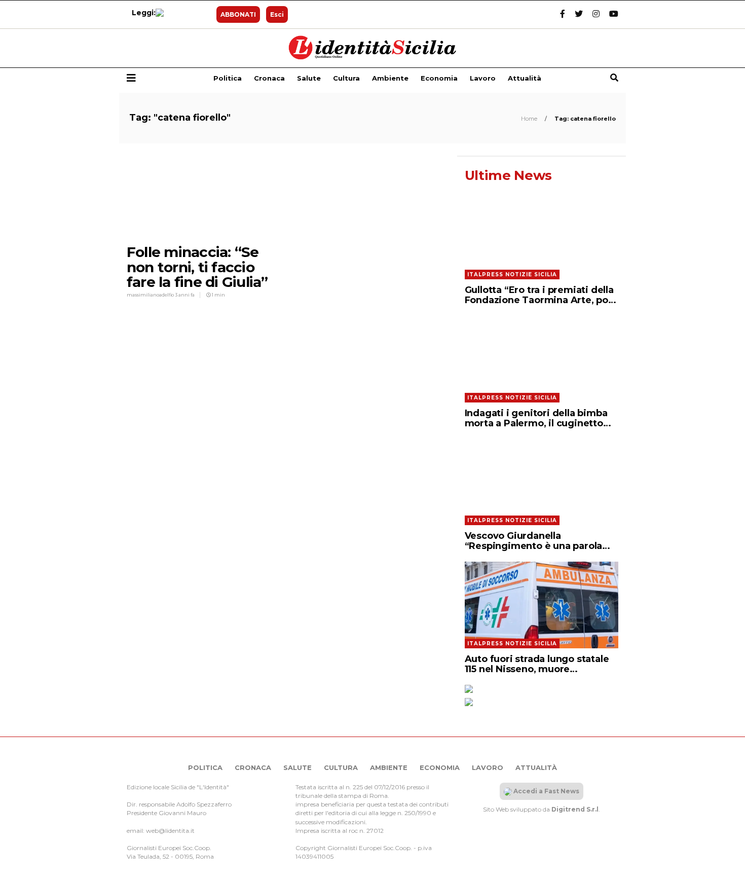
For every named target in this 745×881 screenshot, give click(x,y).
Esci (277, 14)
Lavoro (483, 78)
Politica (227, 78)
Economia (439, 78)
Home (530, 118)
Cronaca (269, 78)
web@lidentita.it (170, 830)
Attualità (524, 78)
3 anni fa (185, 295)
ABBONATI (238, 14)
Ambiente (390, 78)
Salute (309, 78)
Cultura (346, 78)
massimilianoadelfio (151, 295)
